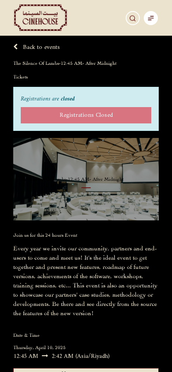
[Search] (133, 18)
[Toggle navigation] (150, 18)
